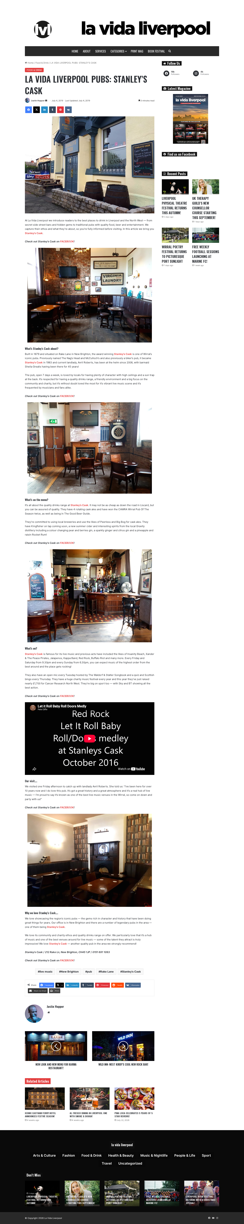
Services (100, 51)
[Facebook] (28, 109)
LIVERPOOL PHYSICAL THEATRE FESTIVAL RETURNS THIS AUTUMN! (174, 205)
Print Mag (137, 51)
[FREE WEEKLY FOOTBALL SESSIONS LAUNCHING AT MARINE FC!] (205, 235)
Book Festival (156, 51)
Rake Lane (107, 971)
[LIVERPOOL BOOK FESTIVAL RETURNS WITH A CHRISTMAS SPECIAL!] (201, 1193)
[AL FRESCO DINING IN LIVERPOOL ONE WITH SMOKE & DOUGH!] (90, 1098)
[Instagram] (217, 1218)
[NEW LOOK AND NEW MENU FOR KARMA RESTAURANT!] (56, 1046)
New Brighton (70, 971)
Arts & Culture (44, 1155)
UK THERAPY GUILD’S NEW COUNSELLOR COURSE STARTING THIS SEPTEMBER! (204, 208)
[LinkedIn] (44, 109)
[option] (42, 1193)
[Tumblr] (52, 109)
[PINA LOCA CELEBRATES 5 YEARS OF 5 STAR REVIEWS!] (134, 1098)
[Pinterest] (60, 109)
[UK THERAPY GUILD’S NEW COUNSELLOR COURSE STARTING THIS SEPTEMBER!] (205, 186)
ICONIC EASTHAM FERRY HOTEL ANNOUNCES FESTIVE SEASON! (40, 1114)
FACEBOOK (67, 241)
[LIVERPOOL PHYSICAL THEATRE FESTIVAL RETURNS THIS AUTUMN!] (175, 186)
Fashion (68, 1155)
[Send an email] (46, 100)
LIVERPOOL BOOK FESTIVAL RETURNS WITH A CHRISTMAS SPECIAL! (200, 1200)
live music (46, 971)
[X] (36, 109)
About (87, 51)
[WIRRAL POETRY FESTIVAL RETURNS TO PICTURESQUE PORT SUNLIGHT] (175, 235)
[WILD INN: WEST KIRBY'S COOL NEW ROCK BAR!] (123, 1046)
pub (89, 971)
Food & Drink (42, 62)
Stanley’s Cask (34, 233)
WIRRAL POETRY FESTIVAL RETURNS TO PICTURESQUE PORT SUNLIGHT (174, 254)
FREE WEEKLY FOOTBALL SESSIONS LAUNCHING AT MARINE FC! (205, 254)
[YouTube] (213, 1218)
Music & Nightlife (154, 1155)
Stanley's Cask (131, 971)
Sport (206, 1155)
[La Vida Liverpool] (122, 29)
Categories (117, 51)
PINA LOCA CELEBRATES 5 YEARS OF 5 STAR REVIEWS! (134, 1114)
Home (75, 51)
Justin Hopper (38, 100)
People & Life (184, 1155)
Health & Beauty (121, 1155)
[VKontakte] (68, 109)
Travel (107, 1163)
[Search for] (169, 51)
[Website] (49, 1012)
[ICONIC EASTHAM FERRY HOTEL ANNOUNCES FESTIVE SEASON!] (45, 1098)
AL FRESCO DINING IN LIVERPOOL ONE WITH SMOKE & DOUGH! (88, 1114)
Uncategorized (130, 1163)
